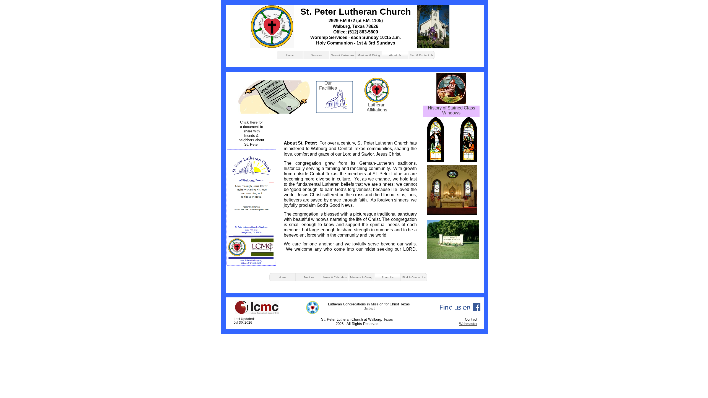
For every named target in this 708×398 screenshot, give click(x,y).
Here (253, 122)
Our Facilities (328, 85)
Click (244, 122)
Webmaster (468, 324)
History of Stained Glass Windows (451, 110)
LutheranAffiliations (377, 107)
